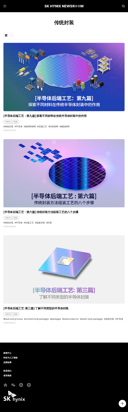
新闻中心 (7, 353)
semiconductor (71, 319)
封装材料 (54, 126)
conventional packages (37, 319)
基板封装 (40, 223)
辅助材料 (65, 126)
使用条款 (7, 375)
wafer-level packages (92, 319)
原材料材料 (30, 126)
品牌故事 (7, 362)
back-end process (14, 319)
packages (56, 319)
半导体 (19, 126)
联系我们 (7, 371)
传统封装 (9, 126)
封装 (49, 223)
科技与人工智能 (11, 121)
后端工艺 (42, 126)
